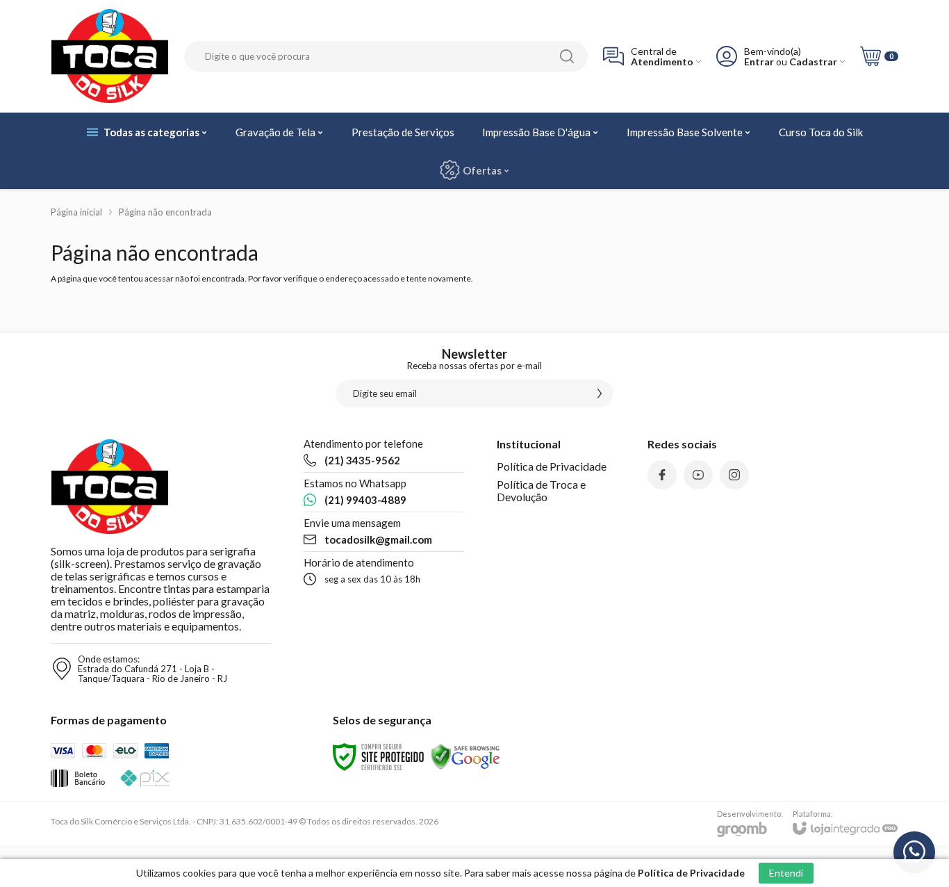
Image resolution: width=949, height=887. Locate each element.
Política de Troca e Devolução (541, 490)
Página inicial (76, 212)
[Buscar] (566, 56)
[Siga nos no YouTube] (698, 474)
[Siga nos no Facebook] (662, 474)
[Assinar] (599, 393)
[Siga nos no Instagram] (734, 474)
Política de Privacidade (551, 466)
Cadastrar (813, 61)
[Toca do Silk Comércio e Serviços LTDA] (110, 56)
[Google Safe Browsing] (465, 756)
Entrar (759, 61)
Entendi (786, 873)
